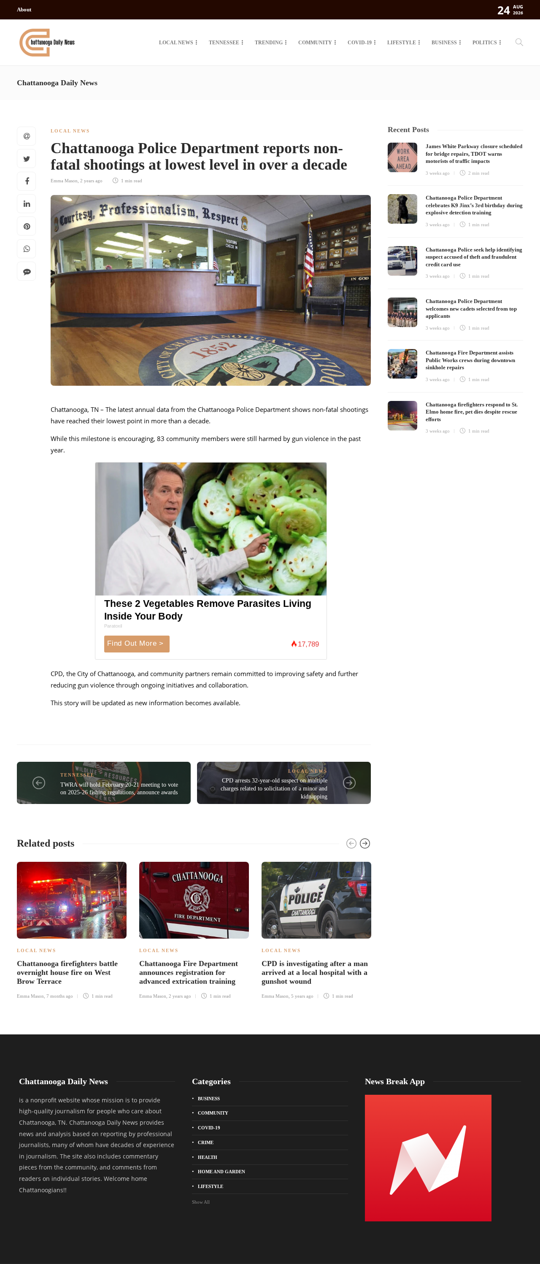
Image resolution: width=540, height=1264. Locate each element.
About (24, 9)
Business (444, 43)
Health (207, 1157)
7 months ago (59, 996)
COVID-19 (360, 43)
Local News (176, 43)
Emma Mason (64, 180)
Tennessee (224, 43)
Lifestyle (401, 43)
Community (315, 43)
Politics (484, 43)
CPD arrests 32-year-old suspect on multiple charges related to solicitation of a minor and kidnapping (274, 788)
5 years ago (302, 996)
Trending (269, 43)
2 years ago (91, 180)
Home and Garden (221, 1171)
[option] (72, 929)
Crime (205, 1142)
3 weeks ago (438, 173)
